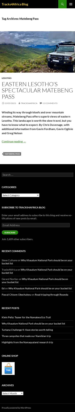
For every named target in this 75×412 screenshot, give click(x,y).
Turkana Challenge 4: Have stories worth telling (27, 329)
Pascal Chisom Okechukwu (16, 294)
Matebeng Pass (12, 154)
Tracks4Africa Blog (15, 4)
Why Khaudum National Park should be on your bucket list (40, 288)
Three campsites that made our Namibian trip (26, 336)
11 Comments (50, 103)
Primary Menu (71, 4)
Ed (3, 288)
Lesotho (7, 78)
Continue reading (14, 141)
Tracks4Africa (29, 103)
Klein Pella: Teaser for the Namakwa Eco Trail (26, 317)
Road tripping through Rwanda (51, 294)
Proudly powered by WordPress (16, 407)
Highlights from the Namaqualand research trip (27, 342)
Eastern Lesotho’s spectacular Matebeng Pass (37, 90)
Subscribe (10, 232)
